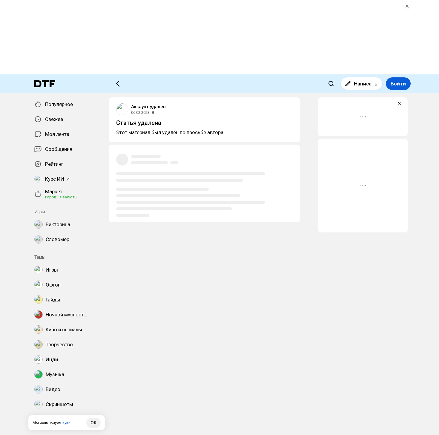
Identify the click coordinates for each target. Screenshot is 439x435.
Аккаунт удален (148, 106)
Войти (398, 84)
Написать (365, 84)
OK (93, 422)
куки (66, 422)
